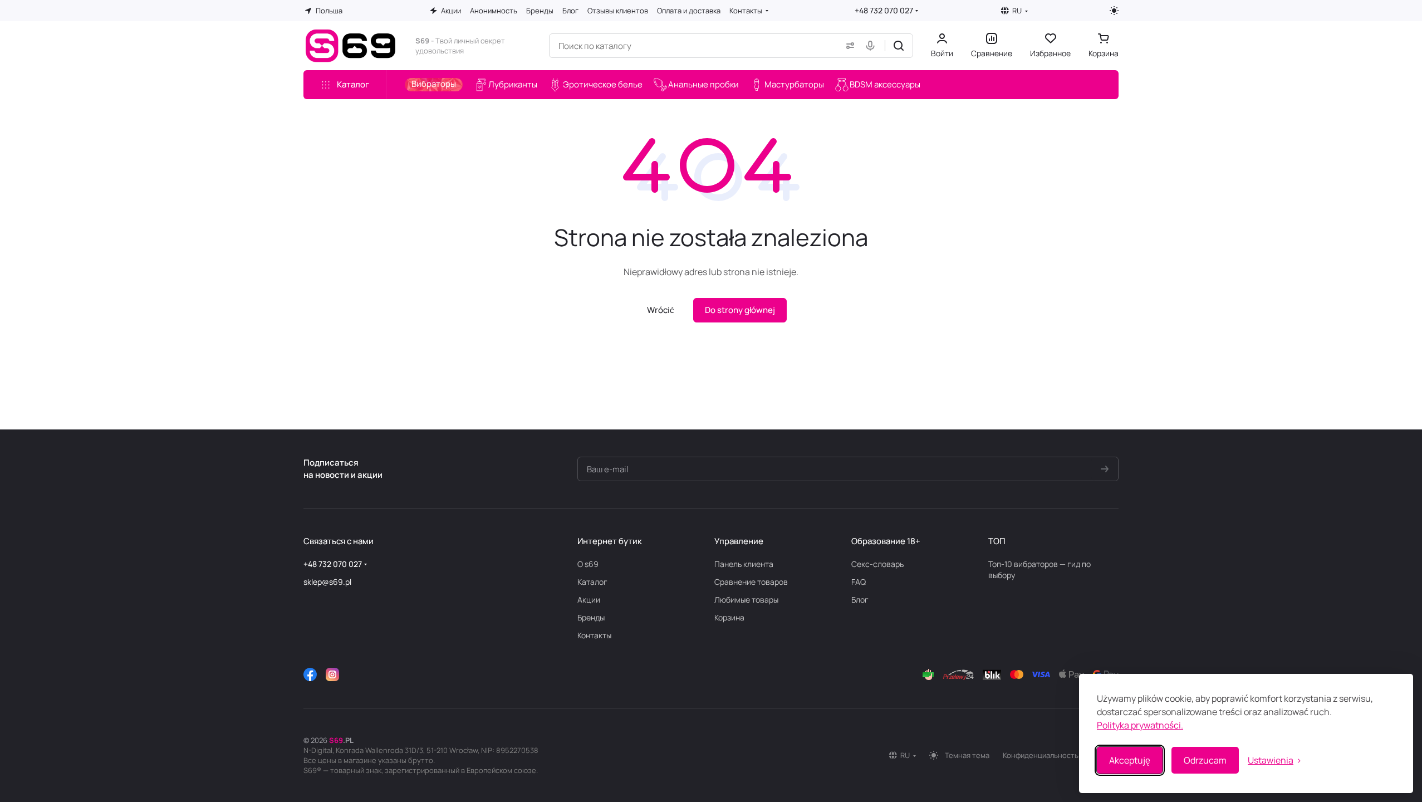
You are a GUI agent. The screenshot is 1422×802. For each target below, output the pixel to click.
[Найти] (899, 45)
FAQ (858, 581)
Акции (588, 599)
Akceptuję (1129, 760)
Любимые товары (746, 599)
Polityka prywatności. (1140, 725)
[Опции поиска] (848, 45)
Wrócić (660, 310)
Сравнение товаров (751, 581)
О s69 (588, 564)
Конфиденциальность (1040, 755)
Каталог (592, 581)
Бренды (591, 617)
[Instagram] (332, 674)
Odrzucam (1205, 760)
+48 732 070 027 (884, 10)
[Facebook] (310, 674)
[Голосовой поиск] (872, 45)
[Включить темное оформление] (1114, 10)
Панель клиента (743, 564)
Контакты (594, 635)
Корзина (729, 617)
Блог (860, 599)
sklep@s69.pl (327, 581)
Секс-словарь (877, 564)
